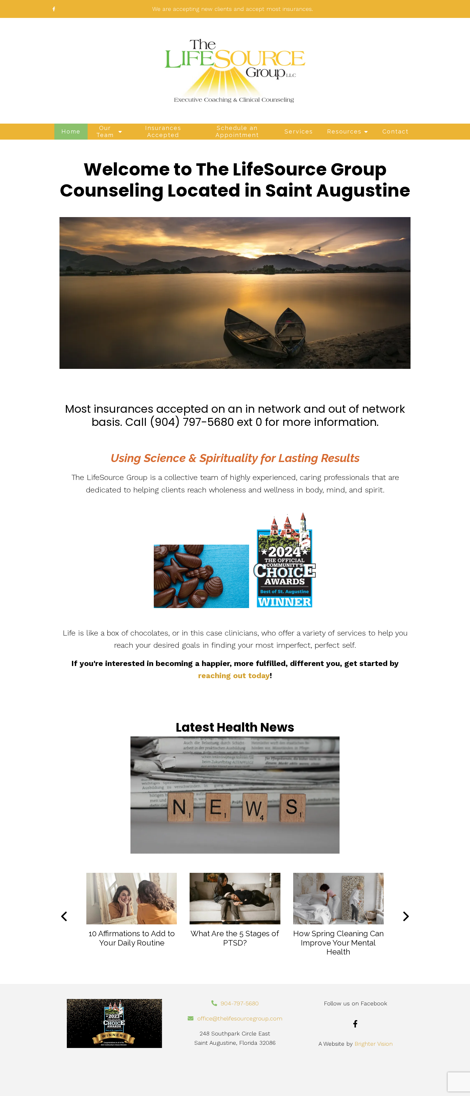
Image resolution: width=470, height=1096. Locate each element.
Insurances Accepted (163, 131)
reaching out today (234, 675)
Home (71, 131)
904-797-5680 (240, 1003)
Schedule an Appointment (237, 131)
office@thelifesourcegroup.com (239, 1018)
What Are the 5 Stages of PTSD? (235, 938)
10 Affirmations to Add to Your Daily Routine (132, 938)
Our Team (105, 131)
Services (299, 131)
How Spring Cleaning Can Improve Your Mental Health (338, 943)
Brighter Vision (374, 1043)
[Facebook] (355, 1024)
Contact (395, 131)
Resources (344, 131)
